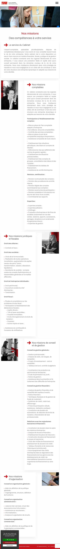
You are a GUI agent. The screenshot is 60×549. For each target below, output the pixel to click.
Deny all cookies (10, 542)
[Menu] (56, 3)
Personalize (10, 545)
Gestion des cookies (24, 546)
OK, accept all (10, 539)
